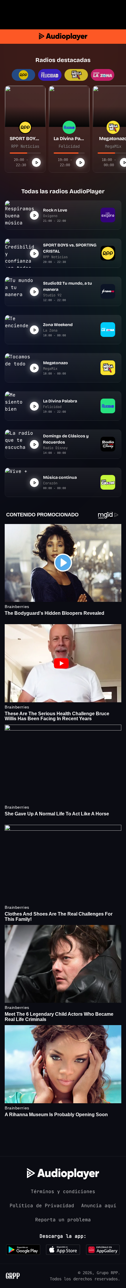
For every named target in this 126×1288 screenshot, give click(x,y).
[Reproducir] (36, 162)
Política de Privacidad (42, 1206)
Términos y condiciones (63, 1191)
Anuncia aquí (98, 1206)
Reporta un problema (63, 1220)
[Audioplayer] (63, 36)
